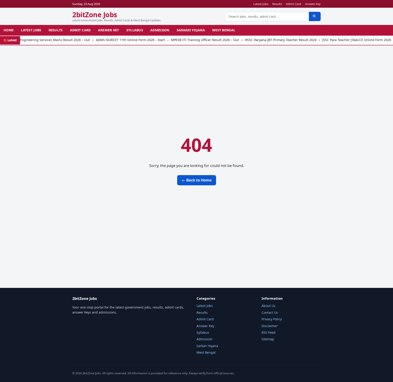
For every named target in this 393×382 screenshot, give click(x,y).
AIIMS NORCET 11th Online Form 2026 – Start (125, 40)
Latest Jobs (260, 4)
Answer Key (313, 4)
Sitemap (268, 339)
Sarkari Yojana (191, 30)
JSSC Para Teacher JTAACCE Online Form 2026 (351, 40)
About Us (268, 306)
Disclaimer (270, 326)
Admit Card (293, 4)
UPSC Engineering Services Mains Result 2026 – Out (45, 40)
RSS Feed (268, 332)
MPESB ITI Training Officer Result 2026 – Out (200, 40)
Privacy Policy (272, 319)
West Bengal (223, 30)
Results (277, 4)
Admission (159, 30)
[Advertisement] (196, 81)
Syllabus (134, 30)
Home (9, 30)
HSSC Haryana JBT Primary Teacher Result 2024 (275, 40)
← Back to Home (197, 180)
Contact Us (270, 312)
